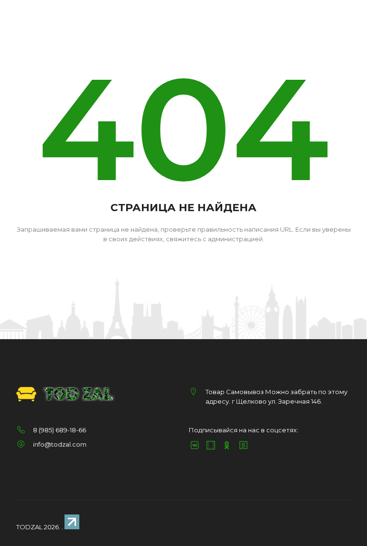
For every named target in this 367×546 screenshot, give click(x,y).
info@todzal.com (59, 444)
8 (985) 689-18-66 (59, 430)
